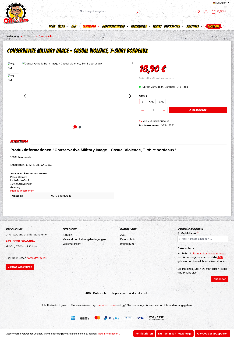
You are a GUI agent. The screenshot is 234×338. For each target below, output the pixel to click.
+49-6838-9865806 (20, 241)
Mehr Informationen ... (109, 333)
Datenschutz (127, 239)
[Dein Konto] (206, 11)
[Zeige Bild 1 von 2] (75, 127)
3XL (161, 101)
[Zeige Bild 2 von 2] (79, 127)
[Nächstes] (130, 96)
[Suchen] (138, 11)
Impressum (127, 243)
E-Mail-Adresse (188, 233)
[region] (70, 96)
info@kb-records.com (22, 190)
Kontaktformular (36, 258)
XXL (151, 101)
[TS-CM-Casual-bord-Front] (77, 96)
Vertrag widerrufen (20, 266)
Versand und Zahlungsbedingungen (84, 239)
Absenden (219, 279)
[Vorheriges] (24, 96)
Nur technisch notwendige (174, 333)
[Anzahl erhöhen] (164, 110)
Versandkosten (107, 305)
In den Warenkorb (197, 110)
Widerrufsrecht (72, 243)
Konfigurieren (144, 333)
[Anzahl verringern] (142, 110)
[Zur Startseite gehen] (15, 12)
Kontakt (67, 234)
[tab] (19, 141)
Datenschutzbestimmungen (209, 253)
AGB (123, 234)
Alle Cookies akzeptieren (212, 333)
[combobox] (107, 11)
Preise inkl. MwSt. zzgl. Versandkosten (157, 78)
